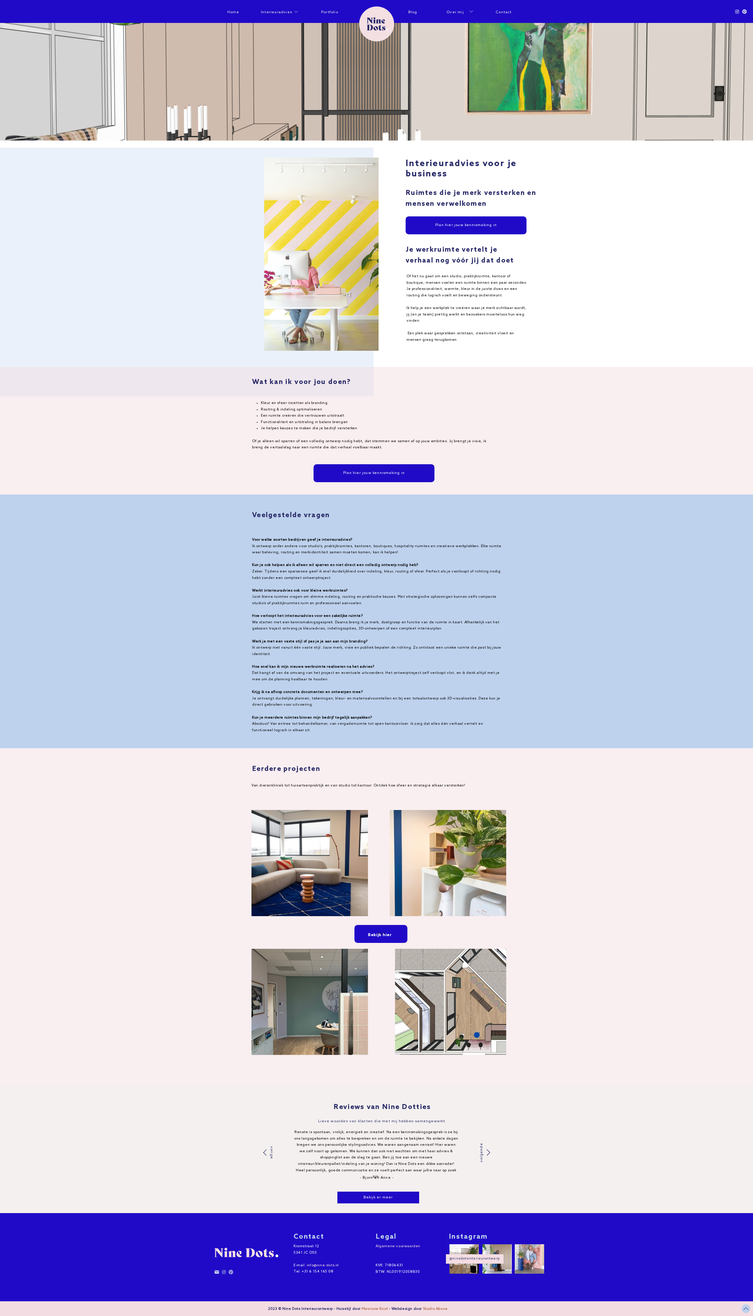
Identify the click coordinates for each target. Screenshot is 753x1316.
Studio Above (435, 1309)
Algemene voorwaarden (398, 1246)
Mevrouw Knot (375, 1309)
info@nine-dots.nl (323, 1265)
